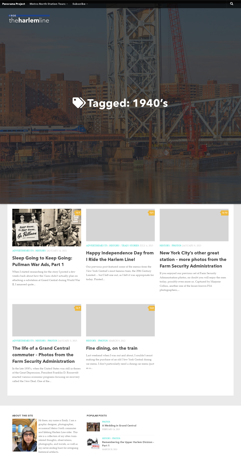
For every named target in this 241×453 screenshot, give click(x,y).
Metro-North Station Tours (47, 4)
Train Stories (130, 246)
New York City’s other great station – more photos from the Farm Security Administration (193, 260)
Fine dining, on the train (112, 348)
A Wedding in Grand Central (119, 426)
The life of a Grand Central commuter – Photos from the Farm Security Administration (43, 355)
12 (226, 213)
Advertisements (23, 251)
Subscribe (78, 4)
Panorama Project (13, 4)
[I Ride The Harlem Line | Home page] (29, 20)
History (41, 251)
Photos (176, 246)
